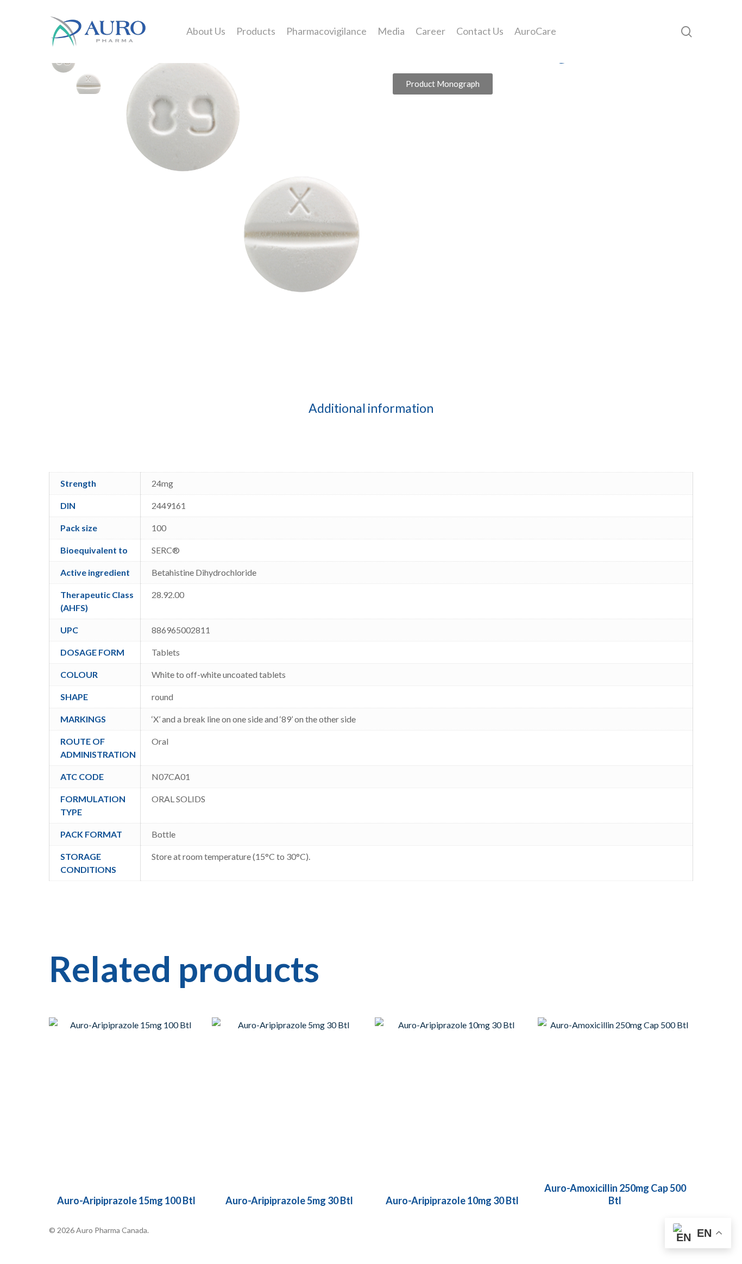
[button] (443, 84)
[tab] (371, 408)
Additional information (371, 408)
